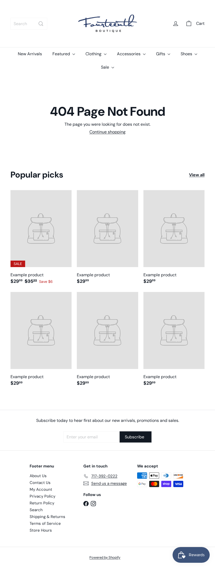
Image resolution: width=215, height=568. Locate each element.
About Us (38, 475)
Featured (61, 54)
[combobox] (28, 24)
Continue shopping (107, 132)
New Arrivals (30, 54)
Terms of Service (45, 523)
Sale (105, 67)
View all (197, 174)
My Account (41, 489)
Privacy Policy (42, 496)
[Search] (41, 24)
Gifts (161, 54)
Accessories (129, 54)
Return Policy (42, 503)
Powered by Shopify (104, 557)
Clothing (94, 54)
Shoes (187, 54)
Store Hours (41, 530)
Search (36, 509)
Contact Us (40, 482)
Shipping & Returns (47, 516)
